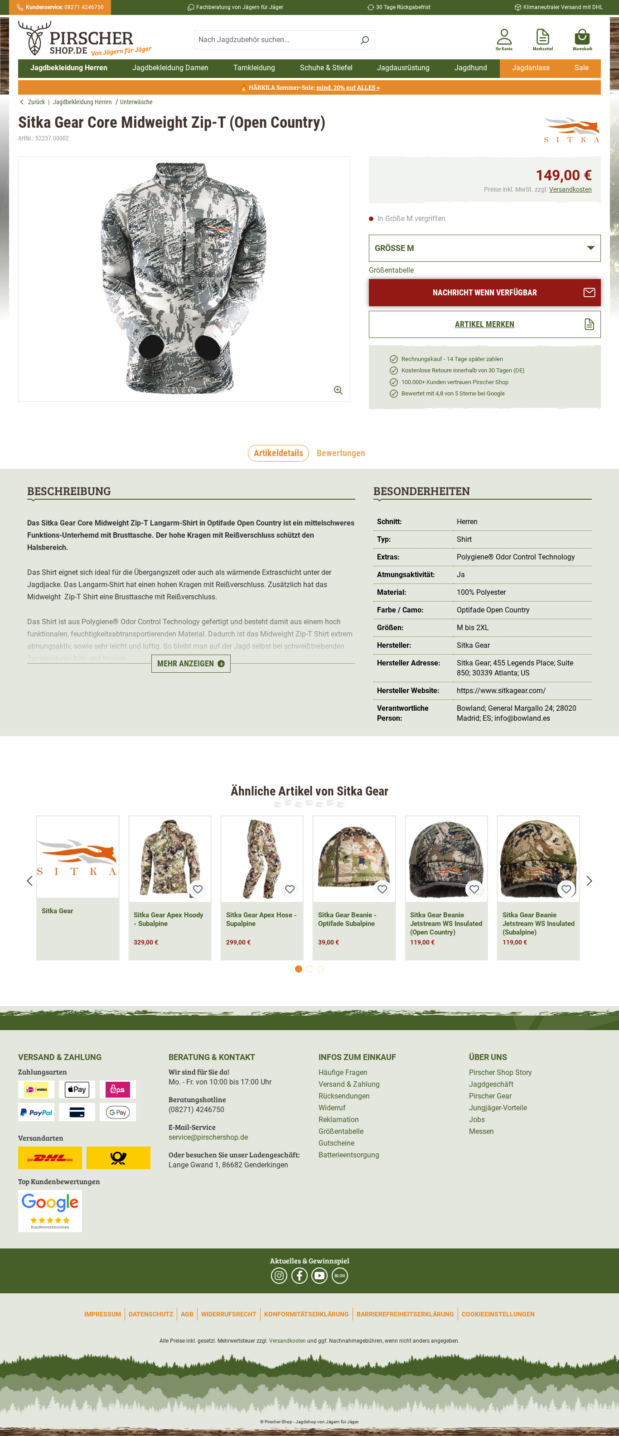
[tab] (278, 453)
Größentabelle (391, 270)
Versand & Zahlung (349, 1084)
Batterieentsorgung (349, 1155)
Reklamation (339, 1119)
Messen (481, 1131)
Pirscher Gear (490, 1096)
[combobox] (274, 39)
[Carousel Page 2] (309, 969)
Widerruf (332, 1108)
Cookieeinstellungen (498, 1314)
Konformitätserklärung (306, 1314)
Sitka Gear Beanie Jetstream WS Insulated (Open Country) (446, 923)
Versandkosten (570, 189)
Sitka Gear (57, 911)
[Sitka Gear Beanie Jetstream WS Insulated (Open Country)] (446, 859)
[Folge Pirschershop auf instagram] (279, 1275)
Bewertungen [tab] (341, 453)
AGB (187, 1314)
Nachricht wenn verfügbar (485, 292)
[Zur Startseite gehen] (88, 38)
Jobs (477, 1119)
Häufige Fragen (343, 1072)
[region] (184, 287)
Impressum (102, 1314)
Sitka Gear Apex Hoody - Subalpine (168, 919)
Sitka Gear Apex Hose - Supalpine (261, 919)
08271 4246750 (65, 7)
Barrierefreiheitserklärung (405, 1314)
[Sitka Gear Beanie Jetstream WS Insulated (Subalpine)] (538, 859)
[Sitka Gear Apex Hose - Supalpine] (262, 859)
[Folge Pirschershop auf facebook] (299, 1275)
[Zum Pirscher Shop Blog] (340, 1275)
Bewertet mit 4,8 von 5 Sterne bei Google (453, 393)
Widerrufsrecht (228, 1314)
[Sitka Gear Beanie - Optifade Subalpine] (354, 859)
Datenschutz (151, 1314)
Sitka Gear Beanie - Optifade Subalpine (347, 919)
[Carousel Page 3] (320, 969)
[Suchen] (364, 39)
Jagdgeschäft (491, 1084)
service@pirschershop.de (208, 1137)
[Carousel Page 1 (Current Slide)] (298, 969)
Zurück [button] (38, 102)
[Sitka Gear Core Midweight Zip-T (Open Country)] (184, 279)
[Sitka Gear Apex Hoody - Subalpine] (169, 859)
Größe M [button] (394, 248)
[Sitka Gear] (572, 129)
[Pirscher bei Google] (50, 1210)
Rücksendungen (344, 1096)
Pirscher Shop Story (500, 1072)
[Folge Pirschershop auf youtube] (319, 1275)
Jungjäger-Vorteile (498, 1108)
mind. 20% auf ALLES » (348, 87)
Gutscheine (336, 1143)
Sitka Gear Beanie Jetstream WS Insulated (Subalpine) (539, 923)
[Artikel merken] (198, 889)
